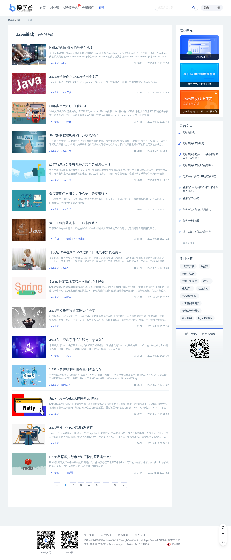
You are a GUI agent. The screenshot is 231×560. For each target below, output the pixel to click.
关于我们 (89, 535)
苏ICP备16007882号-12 (169, 540)
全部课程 (88, 7)
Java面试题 (67, 472)
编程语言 (66, 384)
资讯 (101, 7)
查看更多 (188, 243)
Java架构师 (79, 238)
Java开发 (66, 92)
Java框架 (66, 297)
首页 (43, 7)
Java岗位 (54, 238)
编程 (63, 63)
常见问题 (140, 535)
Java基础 (54, 63)
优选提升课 (70, 7)
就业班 (54, 7)
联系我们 (123, 535)
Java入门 (66, 209)
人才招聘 (106, 535)
